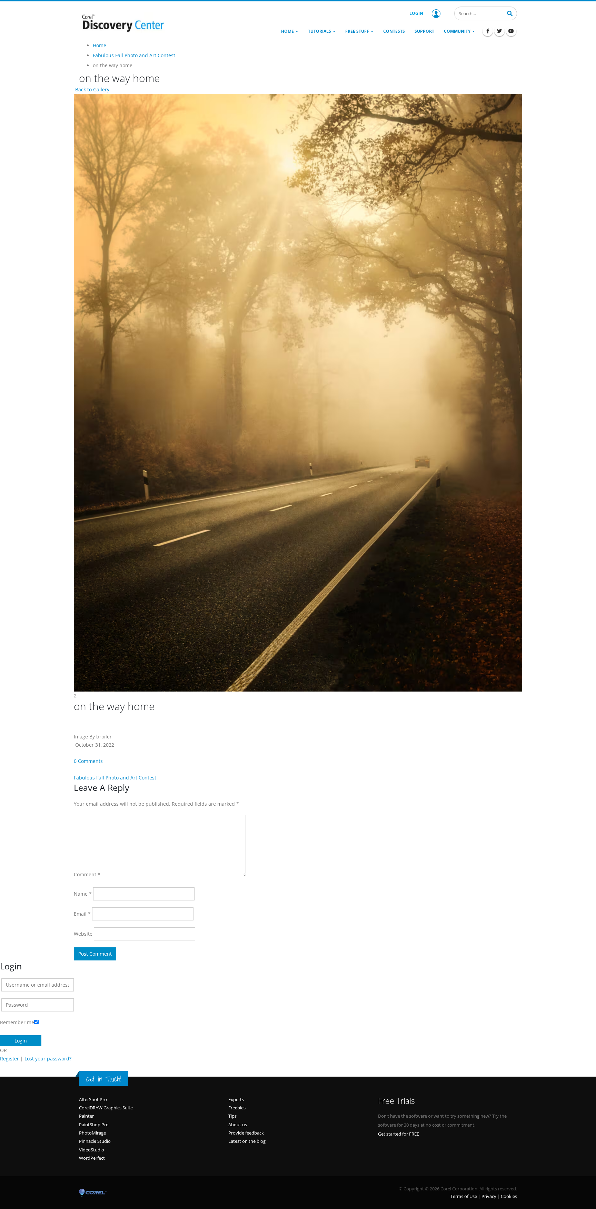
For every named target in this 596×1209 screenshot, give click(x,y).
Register (9, 1058)
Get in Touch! (103, 1079)
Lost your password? (47, 1058)
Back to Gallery (91, 89)
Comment (87, 874)
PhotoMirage (92, 1133)
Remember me (17, 1022)
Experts (236, 1099)
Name (83, 893)
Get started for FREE (398, 1134)
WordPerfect (92, 1158)
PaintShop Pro (94, 1124)
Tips (232, 1116)
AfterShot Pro (93, 1099)
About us (237, 1124)
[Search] (510, 13)
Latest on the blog (247, 1141)
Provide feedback (246, 1133)
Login (416, 13)
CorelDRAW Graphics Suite (106, 1108)
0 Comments (88, 761)
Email (82, 913)
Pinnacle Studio (95, 1141)
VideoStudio (91, 1150)
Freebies (237, 1108)
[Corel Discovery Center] (122, 22)
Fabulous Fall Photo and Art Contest (115, 777)
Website (83, 933)
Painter (86, 1116)
